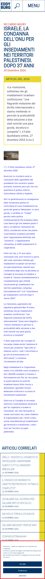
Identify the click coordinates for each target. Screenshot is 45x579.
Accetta (23, 564)
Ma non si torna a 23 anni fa (18, 513)
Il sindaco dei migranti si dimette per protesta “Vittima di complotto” (20, 484)
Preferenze (22, 571)
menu (33, 5)
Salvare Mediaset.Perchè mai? (19, 525)
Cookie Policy (22, 575)
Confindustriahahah (14, 536)
